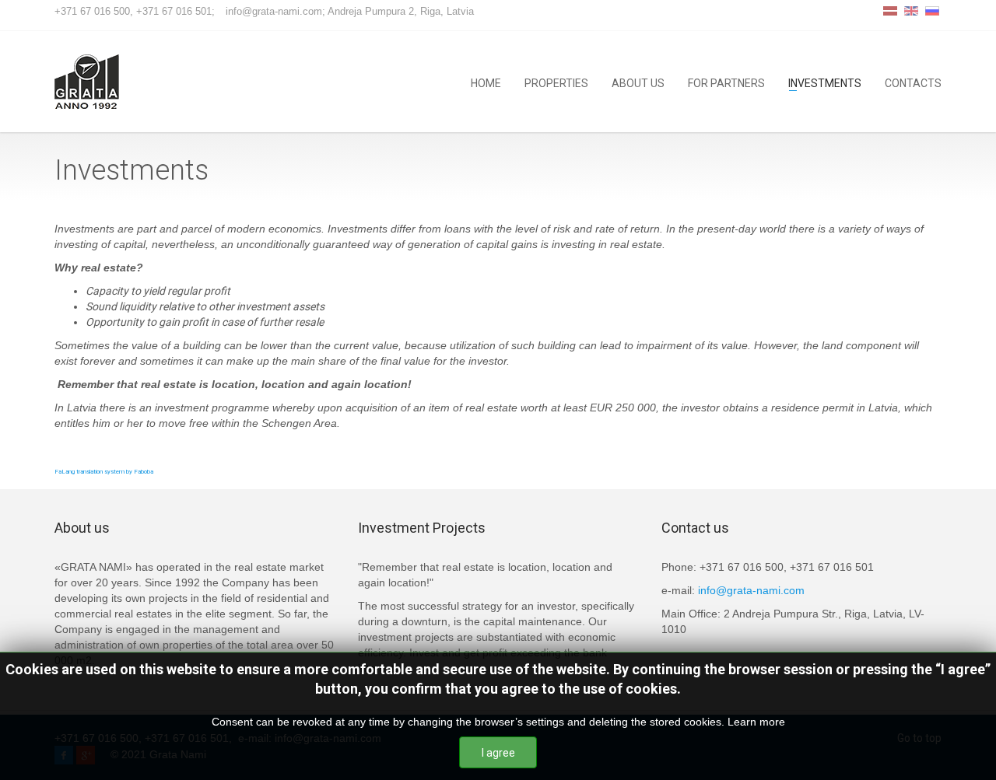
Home (486, 82)
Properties (556, 82)
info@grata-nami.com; (275, 11)
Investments (824, 82)
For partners (726, 82)
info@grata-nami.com (751, 590)
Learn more (756, 721)
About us (638, 82)
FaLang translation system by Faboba (103, 471)
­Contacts (913, 82)
